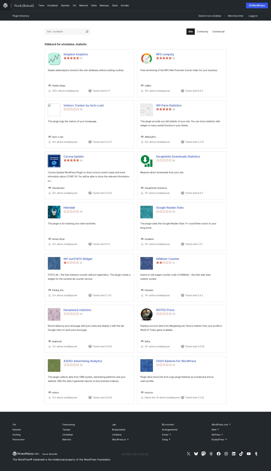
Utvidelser (67, 434)
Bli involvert (168, 424)
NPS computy (165, 54)
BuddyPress (219, 439)
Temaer (66, 429)
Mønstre (66, 439)
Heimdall (69, 207)
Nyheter (17, 429)
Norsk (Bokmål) (50, 454)
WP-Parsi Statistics (169, 105)
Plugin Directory (21, 15)
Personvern (19, 439)
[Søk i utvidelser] (87, 31)
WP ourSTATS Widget (78, 258)
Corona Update (74, 156)
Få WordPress (257, 5)
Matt (215, 429)
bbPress (217, 434)
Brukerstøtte (118, 429)
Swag (166, 439)
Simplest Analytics (76, 54)
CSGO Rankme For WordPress (176, 361)
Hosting (17, 434)
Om (14, 424)
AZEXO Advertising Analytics (83, 361)
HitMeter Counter (167, 258)
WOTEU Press (165, 310)
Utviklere (117, 434)
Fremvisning (68, 424)
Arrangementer (170, 429)
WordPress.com (221, 424)
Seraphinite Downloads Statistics (178, 156)
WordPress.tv (120, 439)
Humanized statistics (77, 310)
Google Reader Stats (170, 207)
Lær (114, 424)
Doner (166, 434)
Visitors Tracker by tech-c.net (84, 105)
